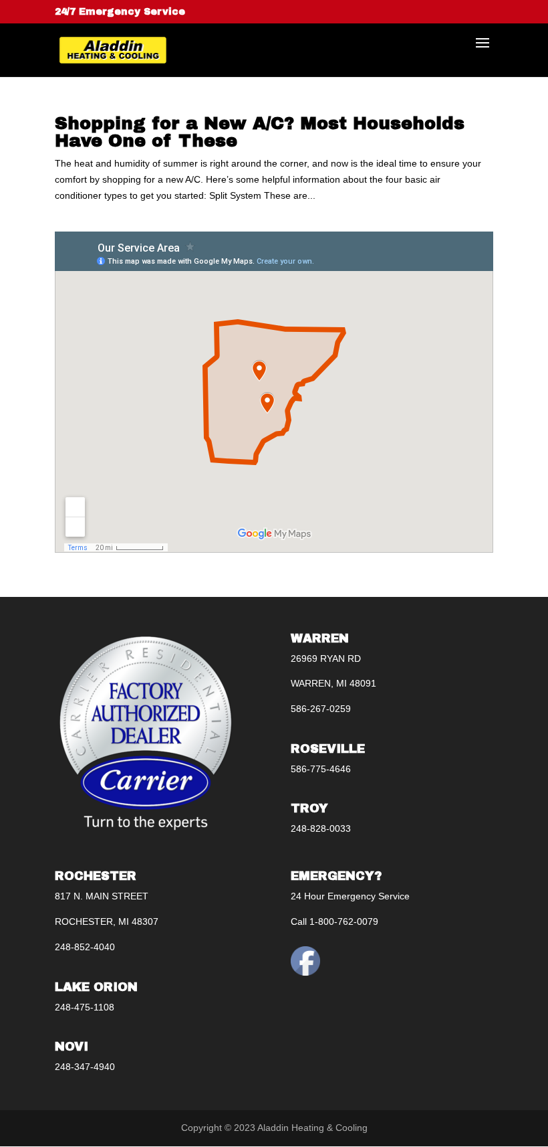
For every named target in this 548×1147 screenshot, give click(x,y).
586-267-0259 (321, 708)
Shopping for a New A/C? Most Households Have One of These (259, 132)
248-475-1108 (84, 1007)
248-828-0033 (321, 828)
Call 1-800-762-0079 (334, 921)
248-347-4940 (85, 1066)
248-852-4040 (85, 947)
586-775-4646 (321, 769)
